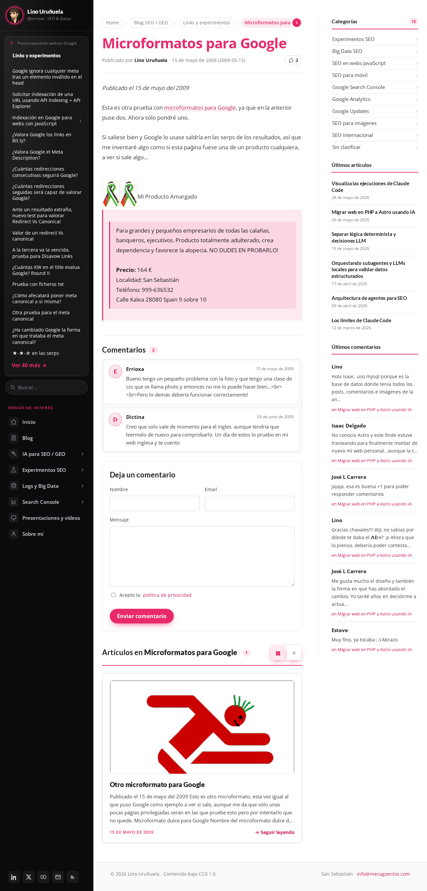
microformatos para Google (200, 107)
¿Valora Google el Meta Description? (37, 155)
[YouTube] (43, 877)
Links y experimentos (37, 55)
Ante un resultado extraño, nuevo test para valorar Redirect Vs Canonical (42, 215)
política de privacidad (167, 595)
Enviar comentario (141, 616)
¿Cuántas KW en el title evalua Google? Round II (46, 270)
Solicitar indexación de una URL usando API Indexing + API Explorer (46, 100)
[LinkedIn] (14, 877)
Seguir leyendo (278, 832)
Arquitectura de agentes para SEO (369, 298)
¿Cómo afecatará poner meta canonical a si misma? (44, 298)
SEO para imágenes (354, 123)
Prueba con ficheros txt (38, 284)
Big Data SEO (347, 51)
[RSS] (73, 877)
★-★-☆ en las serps (35, 353)
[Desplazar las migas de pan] (297, 22)
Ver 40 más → (29, 365)
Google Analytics (351, 99)
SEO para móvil (350, 75)
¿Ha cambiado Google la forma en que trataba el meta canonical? (46, 336)
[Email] (58, 877)
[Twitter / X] (29, 877)
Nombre (119, 489)
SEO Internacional (352, 135)
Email (211, 489)
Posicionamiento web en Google (47, 43)
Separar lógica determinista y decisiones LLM (364, 237)
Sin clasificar (346, 147)
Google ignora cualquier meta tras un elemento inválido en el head (47, 77)
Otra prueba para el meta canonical (41, 315)
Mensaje (119, 519)
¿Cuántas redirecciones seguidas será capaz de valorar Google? (47, 192)
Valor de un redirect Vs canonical (37, 236)
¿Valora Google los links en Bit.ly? (41, 137)
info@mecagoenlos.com (383, 874)
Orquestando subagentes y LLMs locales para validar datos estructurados (368, 269)
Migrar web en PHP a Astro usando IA (373, 212)
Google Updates (350, 111)
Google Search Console (358, 87)
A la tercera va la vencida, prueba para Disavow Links (42, 253)
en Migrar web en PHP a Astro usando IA (372, 410)
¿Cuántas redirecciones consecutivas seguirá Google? (45, 172)
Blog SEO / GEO (151, 22)
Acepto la (155, 595)
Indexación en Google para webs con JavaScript (42, 120)
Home (112, 22)
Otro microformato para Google (157, 784)
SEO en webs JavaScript (359, 63)
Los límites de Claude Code (361, 320)
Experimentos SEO (353, 39)
